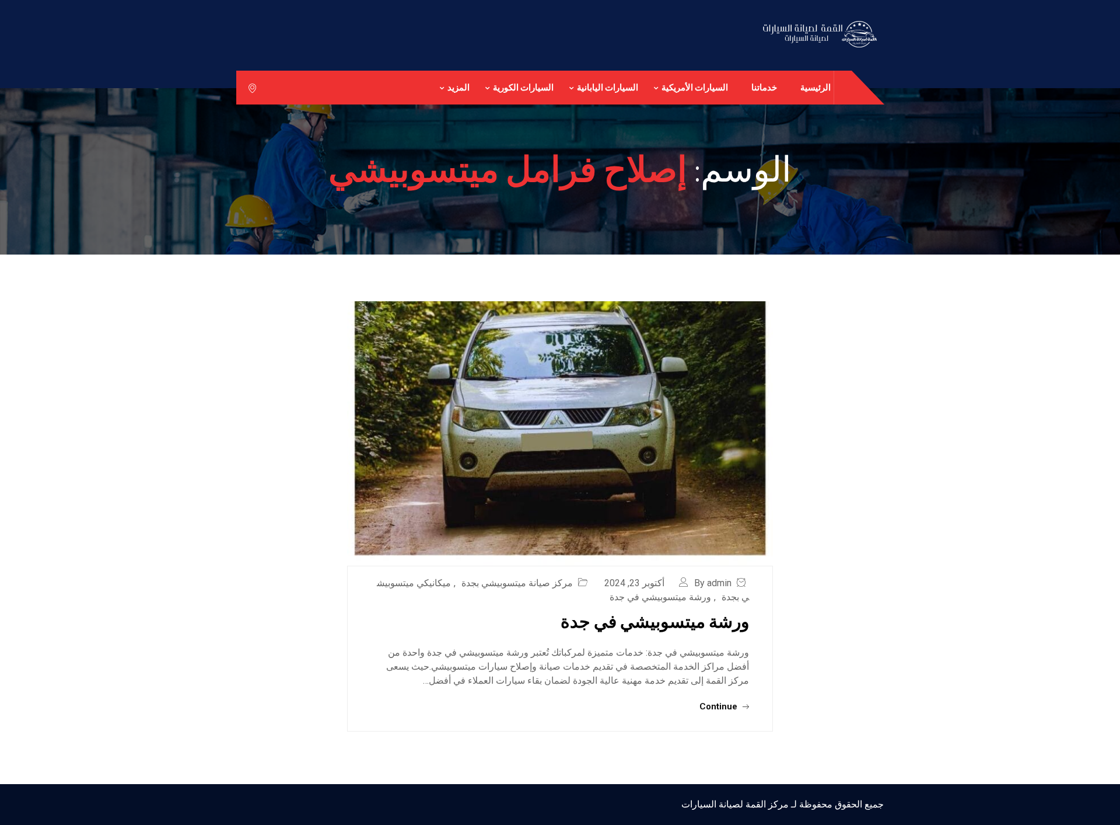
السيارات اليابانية (607, 87)
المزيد (458, 87)
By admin (713, 583)
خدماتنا (764, 87)
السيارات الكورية (523, 87)
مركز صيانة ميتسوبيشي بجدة (517, 583)
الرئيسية (815, 87)
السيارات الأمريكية (695, 87)
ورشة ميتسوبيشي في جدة (660, 597)
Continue (719, 706)
